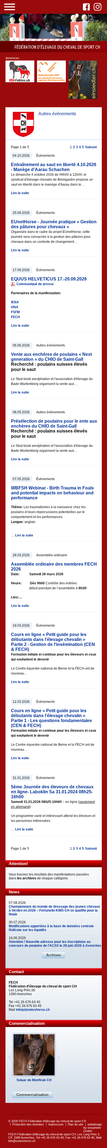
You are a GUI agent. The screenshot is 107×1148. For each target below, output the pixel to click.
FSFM (15, 312)
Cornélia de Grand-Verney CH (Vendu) (34, 1082)
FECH (15, 317)
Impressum (55, 1124)
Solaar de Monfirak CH (34, 1080)
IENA (15, 302)
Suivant (91, 147)
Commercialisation (32, 1095)
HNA (14, 307)
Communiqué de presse (35, 284)
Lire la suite (20, 193)
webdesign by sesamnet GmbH (92, 1128)
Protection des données (28, 1124)
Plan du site (75, 1124)
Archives (53, 955)
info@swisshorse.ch (21, 1141)
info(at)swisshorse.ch (33, 1010)
